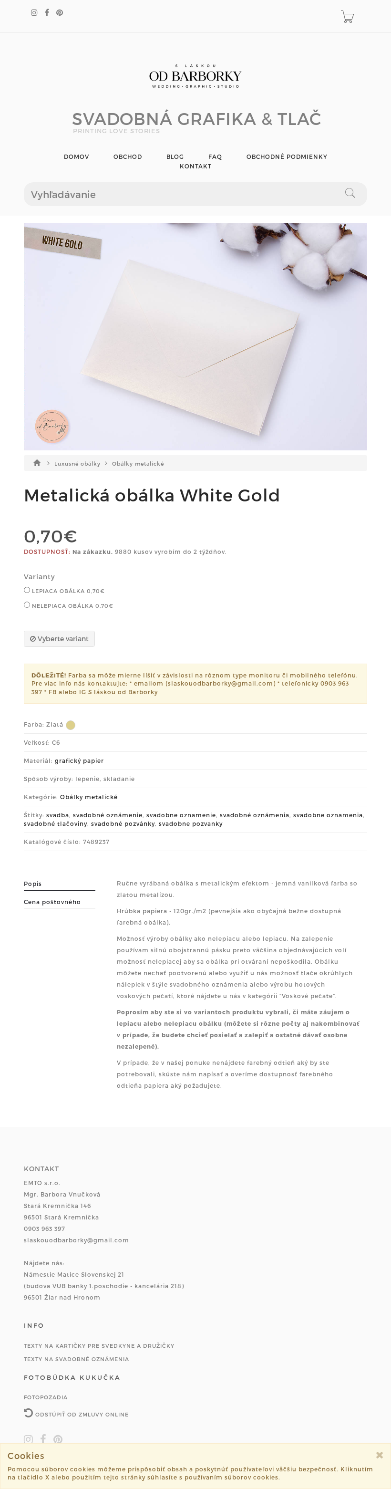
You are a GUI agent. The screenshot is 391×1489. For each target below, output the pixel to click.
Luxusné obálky (78, 463)
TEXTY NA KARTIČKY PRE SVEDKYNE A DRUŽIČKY (99, 1346)
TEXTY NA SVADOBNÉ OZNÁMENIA (76, 1359)
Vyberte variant (62, 639)
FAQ (215, 157)
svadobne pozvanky (191, 823)
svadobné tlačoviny (55, 823)
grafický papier (79, 760)
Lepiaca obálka (67, 591)
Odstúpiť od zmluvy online (81, 1414)
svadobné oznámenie (108, 815)
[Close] (380, 1455)
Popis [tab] (33, 883)
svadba (57, 815)
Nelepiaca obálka (71, 606)
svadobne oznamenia (328, 815)
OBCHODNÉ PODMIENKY (287, 157)
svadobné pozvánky (123, 823)
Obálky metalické (138, 463)
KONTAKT (196, 166)
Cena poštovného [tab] (52, 901)
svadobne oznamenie (181, 815)
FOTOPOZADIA (46, 1397)
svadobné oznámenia (254, 815)
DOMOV (76, 157)
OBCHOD (127, 157)
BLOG (175, 157)
